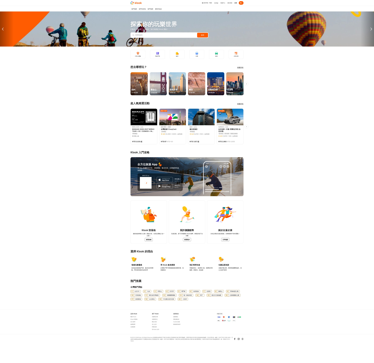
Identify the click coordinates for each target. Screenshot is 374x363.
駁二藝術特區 (188, 295)
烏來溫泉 (196, 291)
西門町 (183, 291)
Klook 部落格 (134, 319)
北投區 (208, 291)
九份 (148, 291)
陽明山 (220, 291)
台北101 (137, 291)
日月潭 (172, 291)
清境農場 (138, 299)
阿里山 (160, 291)
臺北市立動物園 (216, 295)
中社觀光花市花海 (168, 299)
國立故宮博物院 (154, 295)
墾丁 (201, 295)
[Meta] (235, 339)
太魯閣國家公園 (234, 295)
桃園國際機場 (171, 295)
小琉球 (185, 299)
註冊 (236, 3)
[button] (7, 29)
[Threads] (242, 339)
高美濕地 (138, 295)
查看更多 (240, 67)
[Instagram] (239, 339)
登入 (241, 3)
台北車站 (152, 299)
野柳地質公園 (234, 291)
